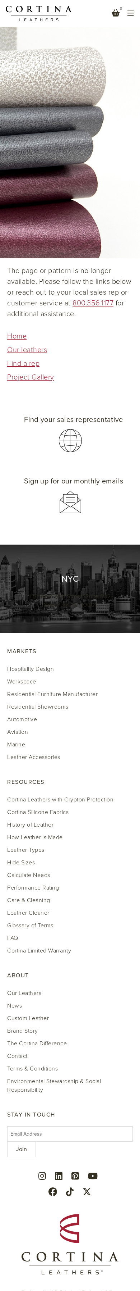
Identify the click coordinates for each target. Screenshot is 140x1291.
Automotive (22, 719)
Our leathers (27, 350)
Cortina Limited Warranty (39, 950)
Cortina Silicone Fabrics (38, 812)
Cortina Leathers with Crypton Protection (60, 799)
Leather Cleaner (28, 913)
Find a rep (23, 363)
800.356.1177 (93, 303)
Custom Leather (28, 1018)
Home (17, 336)
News (14, 1005)
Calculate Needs (28, 875)
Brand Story (22, 1031)
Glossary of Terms (30, 925)
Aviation (17, 732)
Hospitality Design (30, 669)
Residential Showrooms (38, 706)
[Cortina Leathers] (39, 13)
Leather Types (26, 850)
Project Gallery (30, 377)
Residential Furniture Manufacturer (52, 694)
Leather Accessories (33, 757)
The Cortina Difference (37, 1043)
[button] (70, 434)
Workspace (21, 681)
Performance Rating (33, 887)
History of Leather (30, 824)
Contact (17, 1056)
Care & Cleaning (28, 900)
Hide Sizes (21, 862)
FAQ (12, 938)
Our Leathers (24, 993)
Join (21, 1149)
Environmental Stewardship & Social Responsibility (54, 1086)
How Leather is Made (35, 837)
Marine (16, 744)
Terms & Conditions (32, 1068)
